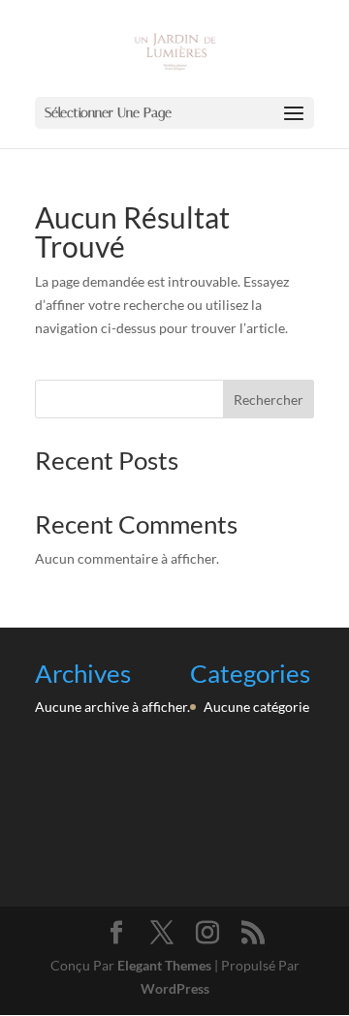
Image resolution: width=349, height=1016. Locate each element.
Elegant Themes (164, 965)
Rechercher (268, 399)
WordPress (175, 988)
